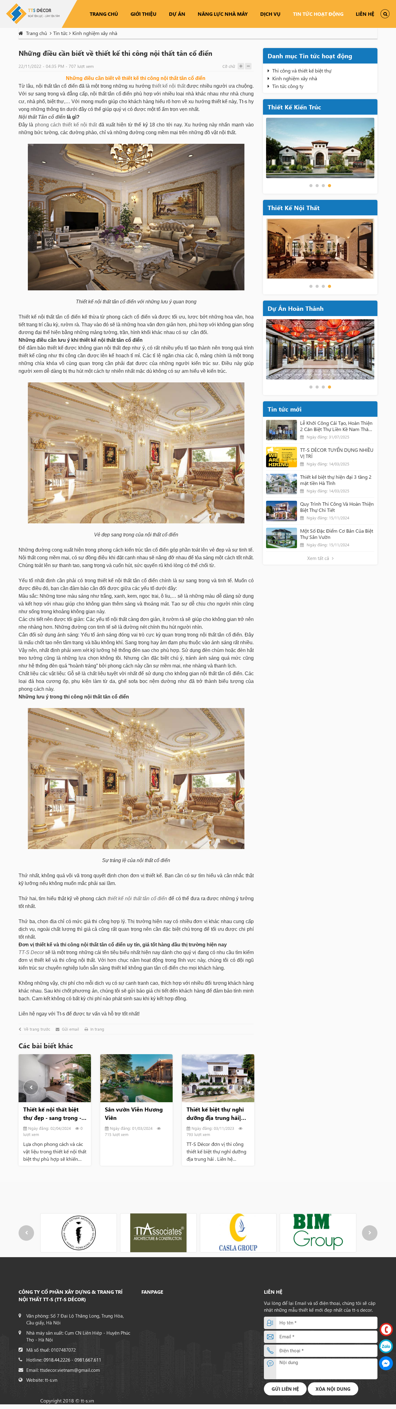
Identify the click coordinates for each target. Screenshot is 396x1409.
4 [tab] (329, 185)
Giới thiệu (144, 14)
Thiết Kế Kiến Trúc (294, 107)
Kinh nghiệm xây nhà (294, 78)
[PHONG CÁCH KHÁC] (320, 248)
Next (241, 1087)
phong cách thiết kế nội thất (66, 124)
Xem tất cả (318, 558)
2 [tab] (317, 185)
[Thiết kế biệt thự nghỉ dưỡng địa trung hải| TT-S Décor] (218, 1078)
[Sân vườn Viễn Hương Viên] (136, 1078)
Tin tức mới (285, 409)
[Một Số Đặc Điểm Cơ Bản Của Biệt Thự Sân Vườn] (281, 538)
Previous (31, 1087)
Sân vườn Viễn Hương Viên (134, 1113)
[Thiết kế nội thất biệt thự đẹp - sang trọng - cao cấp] (55, 1078)
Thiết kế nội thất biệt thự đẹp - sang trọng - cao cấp (52, 1114)
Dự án (177, 14)
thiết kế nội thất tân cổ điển (137, 898)
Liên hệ (365, 14)
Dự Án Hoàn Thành (296, 308)
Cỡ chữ (228, 66)
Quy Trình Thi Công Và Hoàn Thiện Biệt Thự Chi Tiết (337, 507)
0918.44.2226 (57, 1360)
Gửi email (70, 1029)
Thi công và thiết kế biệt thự (301, 70)
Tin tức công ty (287, 86)
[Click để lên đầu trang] (386, 1397)
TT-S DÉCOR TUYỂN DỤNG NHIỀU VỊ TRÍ (336, 453)
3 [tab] (323, 185)
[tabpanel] (320, 148)
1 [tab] (310, 185)
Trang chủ (104, 14)
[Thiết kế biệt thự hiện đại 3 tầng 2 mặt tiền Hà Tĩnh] (281, 484)
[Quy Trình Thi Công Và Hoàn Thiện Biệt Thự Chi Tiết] (281, 511)
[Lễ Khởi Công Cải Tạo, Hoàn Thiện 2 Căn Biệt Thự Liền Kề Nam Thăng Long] (281, 430)
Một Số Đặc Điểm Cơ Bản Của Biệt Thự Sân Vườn (336, 534)
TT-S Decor (31, 952)
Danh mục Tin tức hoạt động (310, 55)
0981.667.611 (88, 1360)
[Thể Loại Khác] (320, 349)
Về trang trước (37, 1029)
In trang (97, 1029)
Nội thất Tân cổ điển (42, 117)
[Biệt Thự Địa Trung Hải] (320, 148)
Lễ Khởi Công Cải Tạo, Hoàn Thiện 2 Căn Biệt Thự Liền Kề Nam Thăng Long (337, 426)
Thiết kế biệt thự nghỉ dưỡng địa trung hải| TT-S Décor (215, 1114)
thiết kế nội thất (168, 86)
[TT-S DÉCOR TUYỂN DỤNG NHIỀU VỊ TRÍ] (281, 457)
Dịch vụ (270, 14)
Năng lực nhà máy (223, 14)
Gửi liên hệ (285, 1389)
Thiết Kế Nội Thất (294, 207)
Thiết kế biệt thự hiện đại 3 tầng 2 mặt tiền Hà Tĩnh (336, 480)
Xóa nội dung (333, 1389)
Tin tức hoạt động (318, 14)
